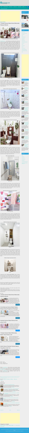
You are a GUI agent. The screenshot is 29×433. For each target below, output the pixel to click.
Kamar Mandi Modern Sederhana (6, 377)
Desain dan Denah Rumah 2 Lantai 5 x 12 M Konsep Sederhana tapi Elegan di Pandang (26, 145)
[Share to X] (2, 381)
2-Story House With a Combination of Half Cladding (26, 95)
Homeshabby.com (5, 367)
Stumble (16, 379)
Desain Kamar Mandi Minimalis (4, 376)
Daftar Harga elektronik (24, 49)
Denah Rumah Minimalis (24, 33)
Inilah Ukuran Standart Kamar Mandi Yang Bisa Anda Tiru (9, 347)
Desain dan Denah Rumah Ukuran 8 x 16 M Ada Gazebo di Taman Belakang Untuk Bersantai (26, 123)
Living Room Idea (9, 425)
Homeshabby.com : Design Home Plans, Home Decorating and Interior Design (14, 429)
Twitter (9, 379)
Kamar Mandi (14, 376)
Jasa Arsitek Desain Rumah (4, 8)
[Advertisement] (10, 16)
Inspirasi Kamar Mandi (10, 376)
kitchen (3, 426)
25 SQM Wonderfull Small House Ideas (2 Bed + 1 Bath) (26, 130)
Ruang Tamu (23, 39)
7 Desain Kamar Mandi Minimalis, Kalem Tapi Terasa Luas (8, 333)
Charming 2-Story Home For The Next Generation (26, 116)
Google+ (12, 379)
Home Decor (2, 425)
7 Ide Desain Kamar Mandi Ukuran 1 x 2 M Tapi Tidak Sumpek (11, 388)
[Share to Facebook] (3, 381)
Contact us (23, 156)
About (22, 155)
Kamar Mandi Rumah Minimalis (13, 377)
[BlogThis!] (1, 381)
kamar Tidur (23, 43)
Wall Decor (14, 425)
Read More (17, 304)
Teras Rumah (23, 38)
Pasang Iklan (23, 160)
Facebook (5, 379)
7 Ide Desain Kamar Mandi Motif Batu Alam (9, 384)
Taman (22, 44)
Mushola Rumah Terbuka (24, 50)
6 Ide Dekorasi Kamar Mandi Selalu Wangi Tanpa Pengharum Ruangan (9, 307)
